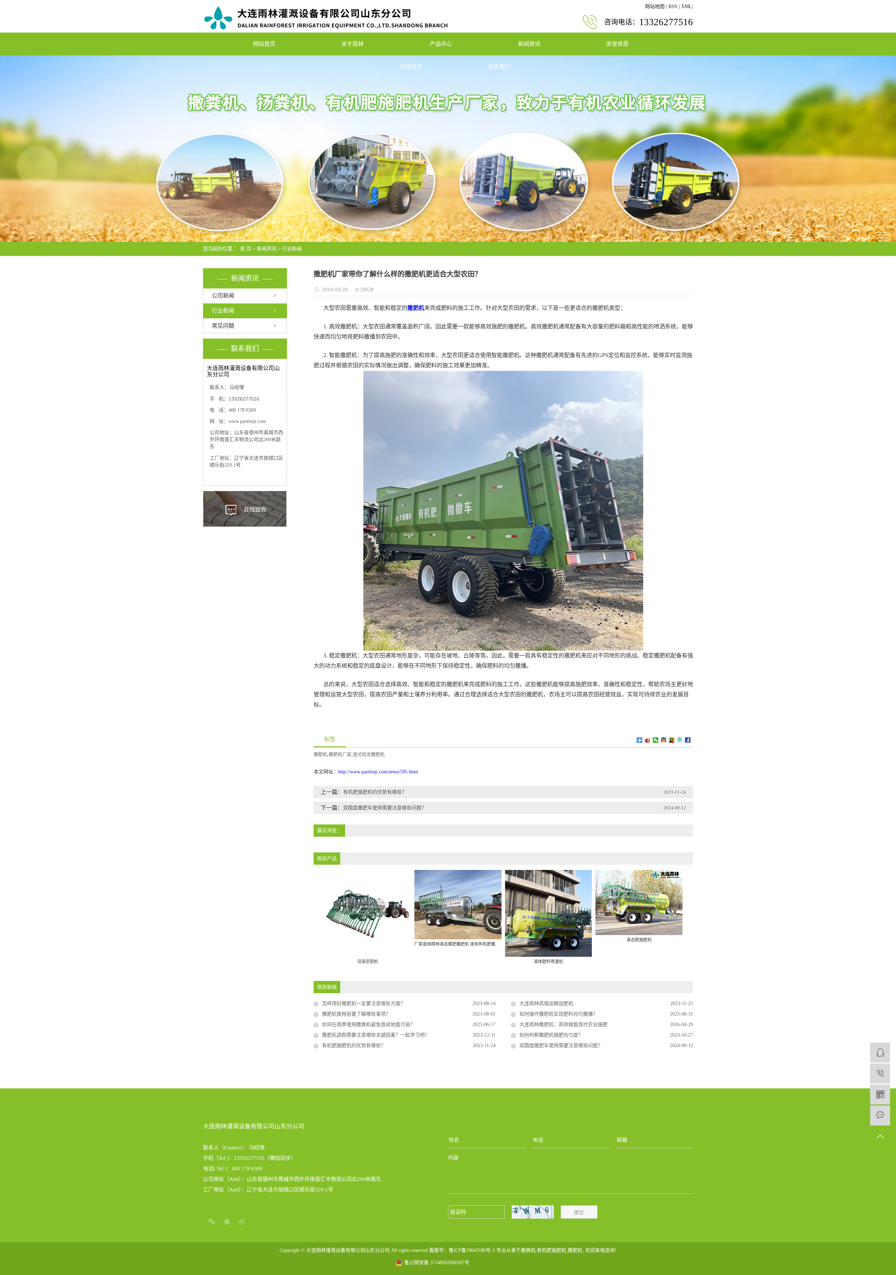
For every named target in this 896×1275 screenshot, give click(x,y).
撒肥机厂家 (340, 754)
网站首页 (264, 44)
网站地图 (655, 6)
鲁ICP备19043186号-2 (472, 1250)
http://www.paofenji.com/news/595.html (378, 771)
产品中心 (441, 44)
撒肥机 (320, 754)
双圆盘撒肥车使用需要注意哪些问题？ (384, 807)
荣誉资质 (617, 44)
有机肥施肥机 (551, 1250)
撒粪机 (528, 1250)
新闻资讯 (529, 44)
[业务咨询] (880, 1052)
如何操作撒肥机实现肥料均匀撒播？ (558, 1014)
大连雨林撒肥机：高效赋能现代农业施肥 (563, 1024)
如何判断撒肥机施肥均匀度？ (551, 1035)
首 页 (245, 248)
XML (686, 6)
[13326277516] (880, 1074)
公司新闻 (223, 296)
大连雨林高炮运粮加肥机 (546, 1003)
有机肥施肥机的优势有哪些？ (375, 792)
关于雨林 (352, 44)
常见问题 (223, 326)
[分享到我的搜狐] (672, 740)
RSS (672, 6)
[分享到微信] (656, 740)
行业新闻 (292, 248)
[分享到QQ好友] (664, 740)
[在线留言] (880, 1116)
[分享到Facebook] (688, 740)
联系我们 (499, 67)
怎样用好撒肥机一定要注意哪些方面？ (363, 1003)
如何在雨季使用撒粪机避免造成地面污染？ (368, 1024)
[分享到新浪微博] (648, 740)
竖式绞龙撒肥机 (369, 754)
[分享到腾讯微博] (680, 740)
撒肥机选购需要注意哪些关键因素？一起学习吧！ (376, 1035)
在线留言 (411, 67)
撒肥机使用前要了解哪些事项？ (356, 1014)
